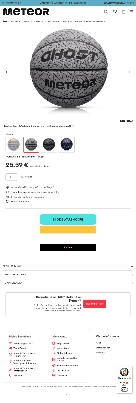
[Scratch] (49, 145)
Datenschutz (103, 347)
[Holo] (13, 145)
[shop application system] (68, 394)
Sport (26, 21)
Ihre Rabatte (63, 370)
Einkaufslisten (64, 353)
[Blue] (67, 145)
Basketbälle (53, 21)
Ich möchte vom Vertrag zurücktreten (24, 362)
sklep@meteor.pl (12, 3)
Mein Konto (59, 336)
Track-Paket (19, 348)
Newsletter (62, 375)
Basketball (38, 21)
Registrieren (63, 343)
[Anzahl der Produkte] (11, 177)
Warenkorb (63, 348)
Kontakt (17, 375)
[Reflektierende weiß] (31, 145)
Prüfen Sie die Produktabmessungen (24, 156)
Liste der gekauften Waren (67, 359)
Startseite (15, 21)
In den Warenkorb (68, 219)
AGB (98, 343)
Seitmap (100, 352)
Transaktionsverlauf (67, 365)
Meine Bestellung (20, 336)
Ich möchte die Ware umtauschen (24, 369)
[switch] (124, 389)
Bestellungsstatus (23, 343)
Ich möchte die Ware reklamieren (24, 354)
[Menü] (130, 368)
